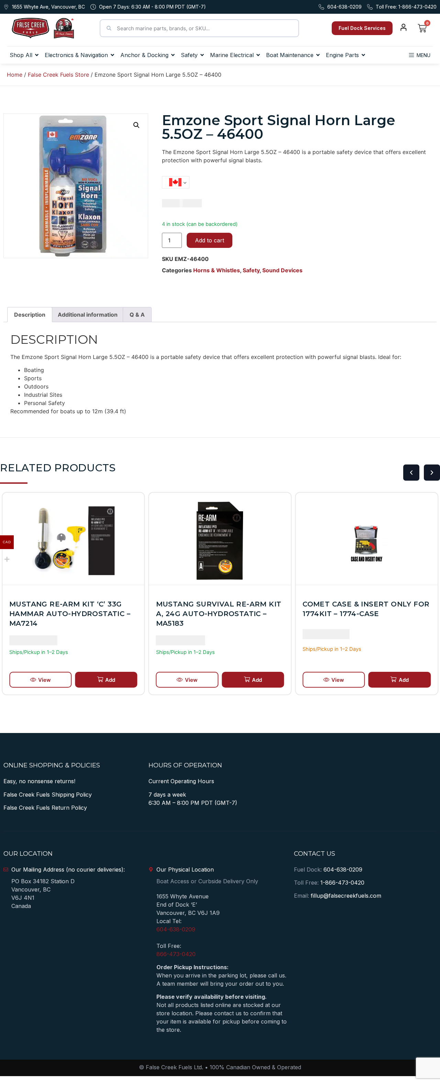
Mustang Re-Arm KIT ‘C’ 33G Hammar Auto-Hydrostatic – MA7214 (69, 613)
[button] (136, 125)
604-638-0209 (175, 929)
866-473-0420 (176, 954)
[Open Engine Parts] (363, 55)
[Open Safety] (202, 55)
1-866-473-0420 (342, 882)
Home (14, 74)
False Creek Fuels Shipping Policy (47, 794)
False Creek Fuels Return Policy (45, 807)
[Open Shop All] (37, 55)
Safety (251, 270)
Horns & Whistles (216, 270)
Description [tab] (29, 314)
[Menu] (411, 55)
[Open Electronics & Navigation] (112, 55)
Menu (423, 55)
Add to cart (209, 240)
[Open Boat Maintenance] (318, 55)
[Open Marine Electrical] (258, 55)
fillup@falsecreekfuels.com (346, 895)
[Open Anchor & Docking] (173, 55)
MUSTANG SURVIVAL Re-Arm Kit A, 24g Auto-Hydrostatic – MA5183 (219, 613)
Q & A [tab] (137, 314)
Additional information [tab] (88, 314)
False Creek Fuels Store (58, 74)
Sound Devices (282, 270)
